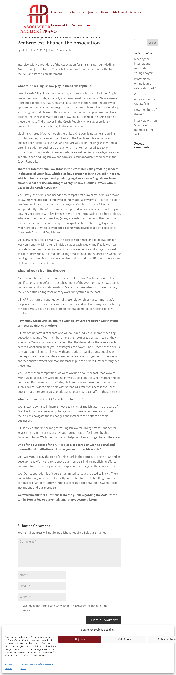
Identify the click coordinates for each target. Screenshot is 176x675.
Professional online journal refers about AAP (145, 83)
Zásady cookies (8, 666)
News (104, 12)
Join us (92, 12)
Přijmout (80, 639)
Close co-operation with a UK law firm (145, 99)
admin (24, 50)
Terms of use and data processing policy (37, 666)
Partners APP (59, 25)
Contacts (77, 25)
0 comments (64, 50)
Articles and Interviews (126, 12)
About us (56, 12)
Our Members (75, 12)
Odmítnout (124, 639)
